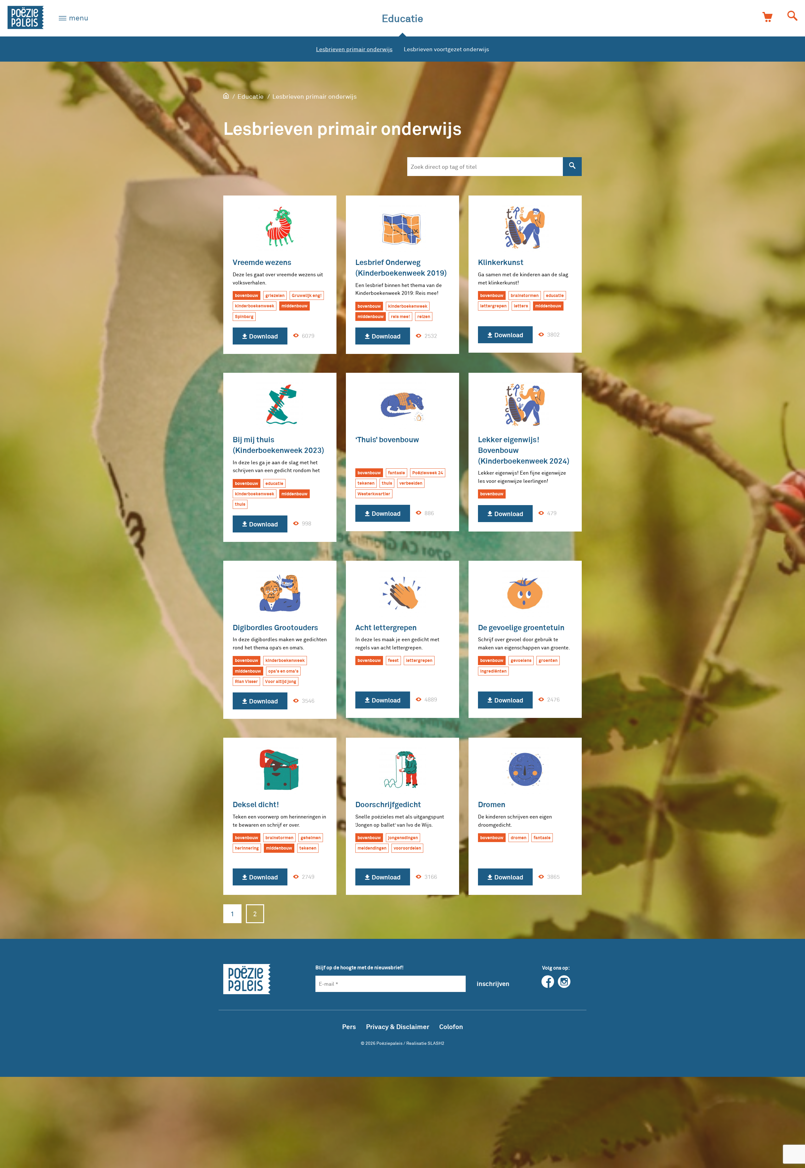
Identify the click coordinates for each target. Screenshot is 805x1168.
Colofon (451, 1026)
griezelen (275, 295)
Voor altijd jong (280, 681)
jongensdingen (403, 837)
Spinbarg (244, 316)
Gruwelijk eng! (307, 295)
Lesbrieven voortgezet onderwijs (446, 49)
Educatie (402, 18)
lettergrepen (493, 305)
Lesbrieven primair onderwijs (354, 49)
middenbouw (294, 305)
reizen (423, 316)
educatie (555, 295)
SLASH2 (436, 1043)
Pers (349, 1026)
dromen (518, 837)
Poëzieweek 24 (427, 472)
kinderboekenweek (254, 305)
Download (263, 336)
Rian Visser (246, 681)
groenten (548, 660)
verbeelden (410, 483)
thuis (240, 504)
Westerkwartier (374, 493)
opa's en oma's (283, 671)
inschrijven (493, 983)
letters (521, 305)
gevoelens (521, 660)
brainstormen (525, 295)
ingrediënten (493, 671)
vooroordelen (407, 848)
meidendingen (372, 848)
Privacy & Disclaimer (397, 1026)
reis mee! (400, 316)
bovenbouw (246, 295)
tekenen (366, 483)
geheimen (311, 837)
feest (393, 660)
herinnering (247, 848)
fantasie (396, 472)
